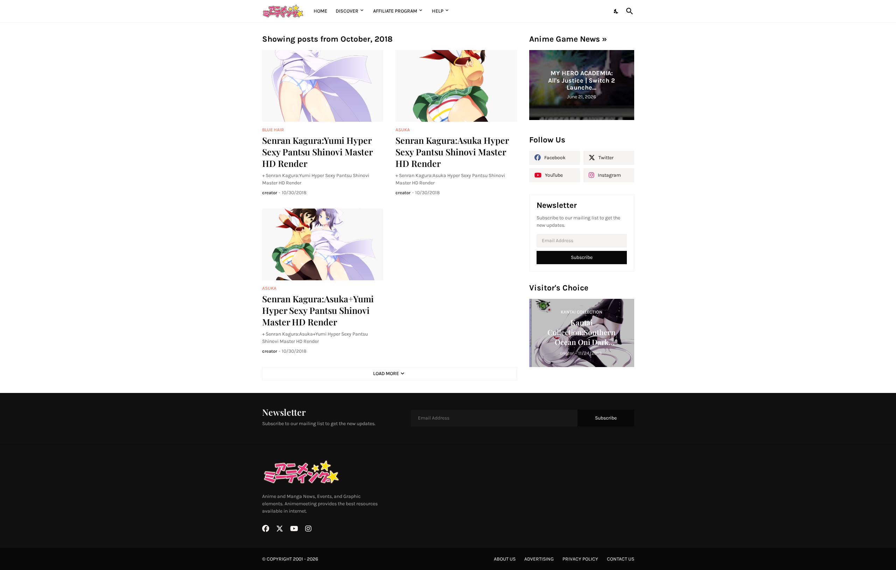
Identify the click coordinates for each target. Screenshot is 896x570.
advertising (539, 559)
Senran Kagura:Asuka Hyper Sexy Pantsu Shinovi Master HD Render (452, 151)
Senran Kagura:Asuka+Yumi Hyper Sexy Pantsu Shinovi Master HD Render (318, 310)
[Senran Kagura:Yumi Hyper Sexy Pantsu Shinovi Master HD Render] (323, 86)
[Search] (628, 11)
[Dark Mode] (616, 11)
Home (320, 11)
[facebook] (265, 528)
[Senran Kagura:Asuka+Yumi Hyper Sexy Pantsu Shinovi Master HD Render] (323, 244)
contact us (620, 559)
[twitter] (279, 528)
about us (505, 559)
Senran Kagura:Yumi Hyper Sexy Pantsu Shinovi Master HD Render (317, 151)
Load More (386, 374)
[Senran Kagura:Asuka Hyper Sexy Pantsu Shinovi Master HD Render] (456, 86)
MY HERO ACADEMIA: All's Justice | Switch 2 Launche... (581, 80)
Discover (347, 11)
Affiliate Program (395, 11)
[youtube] (294, 528)
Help (437, 11)
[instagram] (308, 528)
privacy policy (580, 559)
